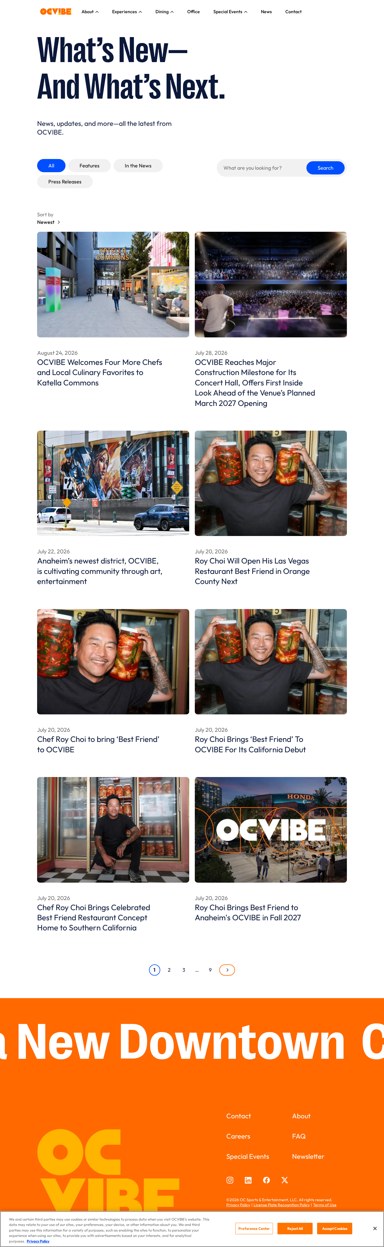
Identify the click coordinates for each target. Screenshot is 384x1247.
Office (193, 11)
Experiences (124, 11)
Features (90, 165)
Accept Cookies (335, 1228)
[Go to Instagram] (229, 1180)
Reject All (295, 1228)
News (266, 11)
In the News (138, 165)
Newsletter (308, 1156)
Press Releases (65, 181)
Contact (293, 11)
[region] (192, 1229)
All (51, 165)
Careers (238, 1136)
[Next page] (227, 970)
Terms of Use (324, 1204)
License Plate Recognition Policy (282, 1204)
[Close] (375, 1228)
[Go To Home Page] (56, 11)
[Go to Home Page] (113, 1177)
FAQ (299, 1136)
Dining (162, 11)
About (88, 11)
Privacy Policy (238, 1204)
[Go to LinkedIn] (248, 1180)
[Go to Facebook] (266, 1180)
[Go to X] (284, 1180)
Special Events (227, 11)
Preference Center (254, 1228)
